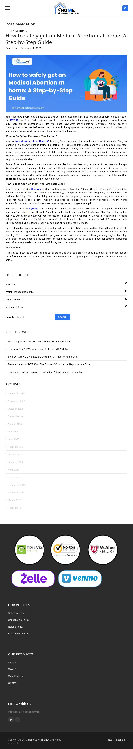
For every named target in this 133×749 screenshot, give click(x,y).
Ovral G (12, 669)
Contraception (13, 299)
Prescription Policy (18, 633)
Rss (110, 739)
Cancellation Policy (18, 619)
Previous (12, 30)
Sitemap (120, 739)
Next (23, 30)
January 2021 (15, 462)
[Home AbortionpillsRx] (66, 8)
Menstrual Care (14, 307)
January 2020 (15, 477)
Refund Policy (15, 626)
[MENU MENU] (7, 8)
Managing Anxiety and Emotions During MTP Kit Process (39, 341)
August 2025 (15, 423)
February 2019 (16, 507)
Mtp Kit (12, 662)
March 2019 (14, 500)
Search (10, 316)
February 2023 (16, 446)
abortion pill (12, 284)
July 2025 (13, 431)
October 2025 (15, 408)
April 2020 (13, 469)
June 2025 (14, 439)
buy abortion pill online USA (32, 141)
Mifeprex (36, 189)
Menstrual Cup (16, 676)
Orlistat (12, 682)
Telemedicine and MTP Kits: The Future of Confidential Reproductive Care (49, 364)
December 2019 (17, 485)
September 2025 (17, 416)
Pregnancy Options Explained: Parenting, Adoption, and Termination (45, 372)
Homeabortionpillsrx (39, 739)
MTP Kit (14, 120)
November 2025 (17, 401)
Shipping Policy (16, 613)
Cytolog (33, 208)
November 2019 (17, 492)
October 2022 (15, 454)
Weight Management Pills (20, 291)
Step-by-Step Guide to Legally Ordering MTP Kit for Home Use (43, 356)
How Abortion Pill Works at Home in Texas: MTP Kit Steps (40, 349)
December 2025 (17, 393)
